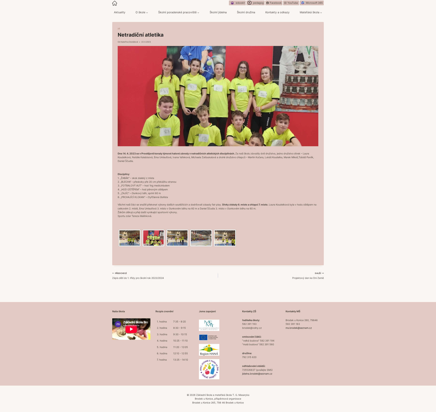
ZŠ (119, 29)
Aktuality (119, 12)
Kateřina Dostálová (129, 42)
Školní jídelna (218, 12)
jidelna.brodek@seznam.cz (257, 373)
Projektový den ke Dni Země (308, 275)
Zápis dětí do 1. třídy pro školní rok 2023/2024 (138, 275)
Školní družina (246, 12)
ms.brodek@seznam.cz (299, 327)
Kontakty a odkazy (277, 12)
